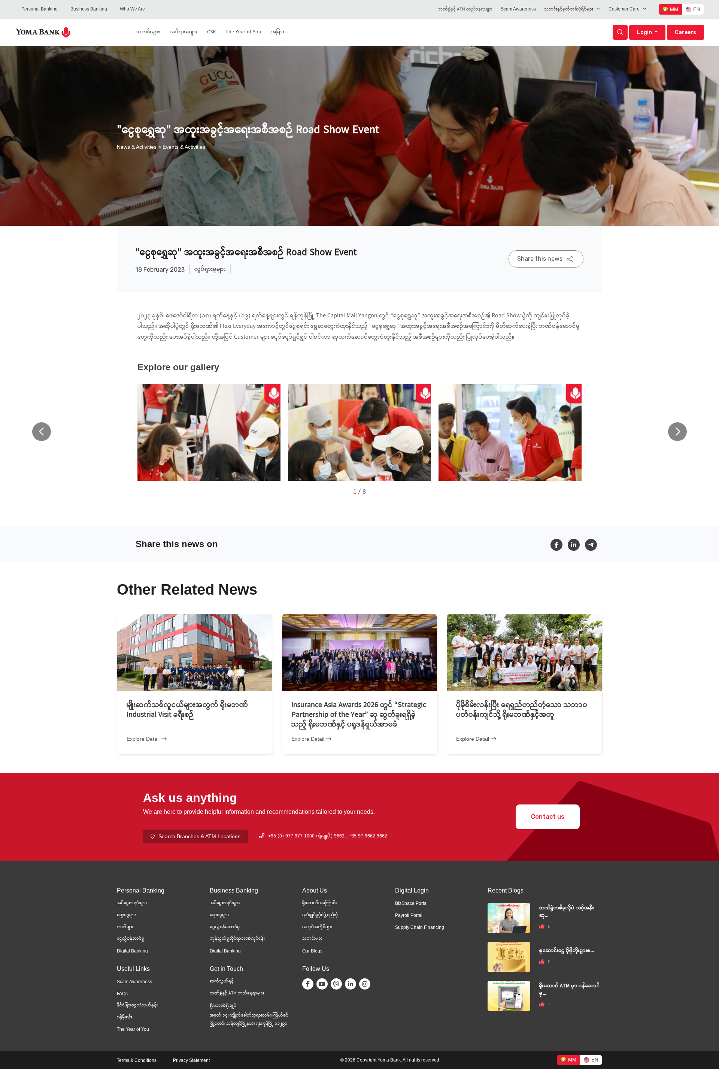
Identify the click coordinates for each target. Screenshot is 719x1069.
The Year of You (243, 32)
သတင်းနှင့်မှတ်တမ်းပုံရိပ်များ (568, 9)
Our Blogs (312, 951)
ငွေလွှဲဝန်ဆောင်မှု (225, 927)
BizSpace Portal (411, 903)
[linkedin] (576, 545)
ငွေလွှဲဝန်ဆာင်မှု (130, 939)
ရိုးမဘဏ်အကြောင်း (319, 903)
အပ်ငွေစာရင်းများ (132, 903)
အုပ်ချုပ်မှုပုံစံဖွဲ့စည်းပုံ (320, 915)
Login (645, 32)
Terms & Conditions (137, 1060)
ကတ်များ (125, 927)
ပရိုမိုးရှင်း (124, 1017)
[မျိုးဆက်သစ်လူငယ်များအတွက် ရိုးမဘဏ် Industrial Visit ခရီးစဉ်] (194, 652)
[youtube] (323, 984)
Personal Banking (39, 9)
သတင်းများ (148, 32)
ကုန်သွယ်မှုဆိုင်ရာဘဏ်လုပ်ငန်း (237, 939)
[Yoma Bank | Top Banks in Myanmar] (43, 31)
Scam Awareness (518, 9)
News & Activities (137, 147)
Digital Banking (132, 951)
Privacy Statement (191, 1060)
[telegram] (593, 545)
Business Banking (88, 9)
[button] (677, 431)
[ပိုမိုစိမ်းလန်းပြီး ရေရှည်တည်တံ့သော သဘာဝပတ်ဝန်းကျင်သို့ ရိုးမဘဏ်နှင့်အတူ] (524, 652)
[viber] (338, 984)
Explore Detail (143, 739)
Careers (685, 32)
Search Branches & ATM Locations (199, 836)
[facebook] (559, 545)
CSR (211, 32)
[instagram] (366, 984)
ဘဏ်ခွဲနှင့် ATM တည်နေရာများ (465, 9)
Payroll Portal (408, 915)
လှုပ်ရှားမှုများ (183, 32)
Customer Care (624, 9)
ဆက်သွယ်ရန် (222, 981)
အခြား (277, 32)
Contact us (547, 816)
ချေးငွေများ (126, 915)
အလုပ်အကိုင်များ (317, 927)
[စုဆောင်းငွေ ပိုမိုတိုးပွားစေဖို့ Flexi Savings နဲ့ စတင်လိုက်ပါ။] (509, 956)
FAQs (122, 993)
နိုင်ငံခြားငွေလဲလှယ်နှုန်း (137, 1005)
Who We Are (132, 9)
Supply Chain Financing (419, 927)
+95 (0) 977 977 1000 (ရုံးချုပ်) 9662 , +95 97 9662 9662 (327, 836)
